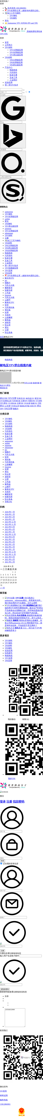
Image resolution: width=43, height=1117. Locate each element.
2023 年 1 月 (10, 532)
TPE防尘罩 (15, 406)
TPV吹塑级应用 (16, 52)
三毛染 (8, 293)
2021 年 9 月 (10, 557)
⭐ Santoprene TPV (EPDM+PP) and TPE (21, 23)
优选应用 (8, 82)
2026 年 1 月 (10, 514)
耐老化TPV (9, 302)
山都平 (8, 300)
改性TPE (33, 406)
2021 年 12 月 (10, 552)
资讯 (7, 21)
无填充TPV (21, 398)
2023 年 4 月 (10, 529)
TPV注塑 (12, 398)
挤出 (7, 327)
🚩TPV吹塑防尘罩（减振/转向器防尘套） (22, 11)
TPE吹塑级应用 (16, 62)
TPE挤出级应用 (16, 65)
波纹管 (8, 322)
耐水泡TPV (9, 278)
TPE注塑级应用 (16, 60)
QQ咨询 (3, 1091)
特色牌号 (8, 653)
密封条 (8, 310)
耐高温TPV (30, 398)
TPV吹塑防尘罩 (6, 401)
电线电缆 (13, 70)
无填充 (8, 315)
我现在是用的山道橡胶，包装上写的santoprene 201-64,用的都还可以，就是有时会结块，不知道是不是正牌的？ (23, 622)
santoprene (9, 212)
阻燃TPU (34, 403)
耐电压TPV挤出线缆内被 (16, 365)
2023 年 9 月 (10, 527)
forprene (8, 295)
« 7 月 (2, 588)
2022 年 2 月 (10, 547)
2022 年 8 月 (10, 537)
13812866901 (5, 1104)
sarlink (7, 219)
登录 (3, 801)
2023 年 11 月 (10, 524)
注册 (9, 801)
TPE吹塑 (27, 403)
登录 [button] (2, 4)
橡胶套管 (8, 288)
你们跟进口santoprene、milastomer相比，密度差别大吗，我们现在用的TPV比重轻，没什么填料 (23, 600)
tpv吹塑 (8, 406)
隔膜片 (8, 283)
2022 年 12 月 (10, 534)
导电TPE (8, 502)
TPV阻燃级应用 (11, 268)
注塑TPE (20, 403)
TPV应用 (8, 271)
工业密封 (13, 80)
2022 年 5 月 (10, 539)
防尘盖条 (8, 332)
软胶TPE (31, 401)
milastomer (9, 233)
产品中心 (8, 67)
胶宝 (7, 221)
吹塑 (7, 312)
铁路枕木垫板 (25, 406)
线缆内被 (36, 383)
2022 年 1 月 (10, 549)
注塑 (7, 330)
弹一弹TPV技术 (11, 85)
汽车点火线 (9, 285)
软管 (7, 305)
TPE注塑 (8, 408)
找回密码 (18, 801)
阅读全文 (4, 388)
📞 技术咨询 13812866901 (15, 8)
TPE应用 (8, 273)
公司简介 (8, 45)
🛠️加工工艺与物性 (13, 13)
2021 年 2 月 (10, 562)
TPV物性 (13, 16)
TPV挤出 (4, 403)
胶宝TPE (38, 398)
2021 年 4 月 (10, 559)
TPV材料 (8, 47)
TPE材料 (8, 57)
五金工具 (13, 77)
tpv (6, 280)
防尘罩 (8, 325)
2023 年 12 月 (10, 522)
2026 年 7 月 (10, 512)
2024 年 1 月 (10, 519)
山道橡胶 (8, 317)
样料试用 (4, 1095)
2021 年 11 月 (10, 554)
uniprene (8, 229)
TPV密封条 (12, 403)
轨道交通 (13, 75)
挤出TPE (4, 398)
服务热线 (4, 1100)
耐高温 (8, 320)
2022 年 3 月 (10, 544)
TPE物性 (13, 18)
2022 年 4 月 (10, 542)
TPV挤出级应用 (16, 55)
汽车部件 (13, 72)
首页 (7, 42)
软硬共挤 (8, 290)
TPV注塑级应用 (16, 50)
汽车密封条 (9, 307)
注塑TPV (24, 401)
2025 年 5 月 (10, 517)
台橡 (7, 238)
